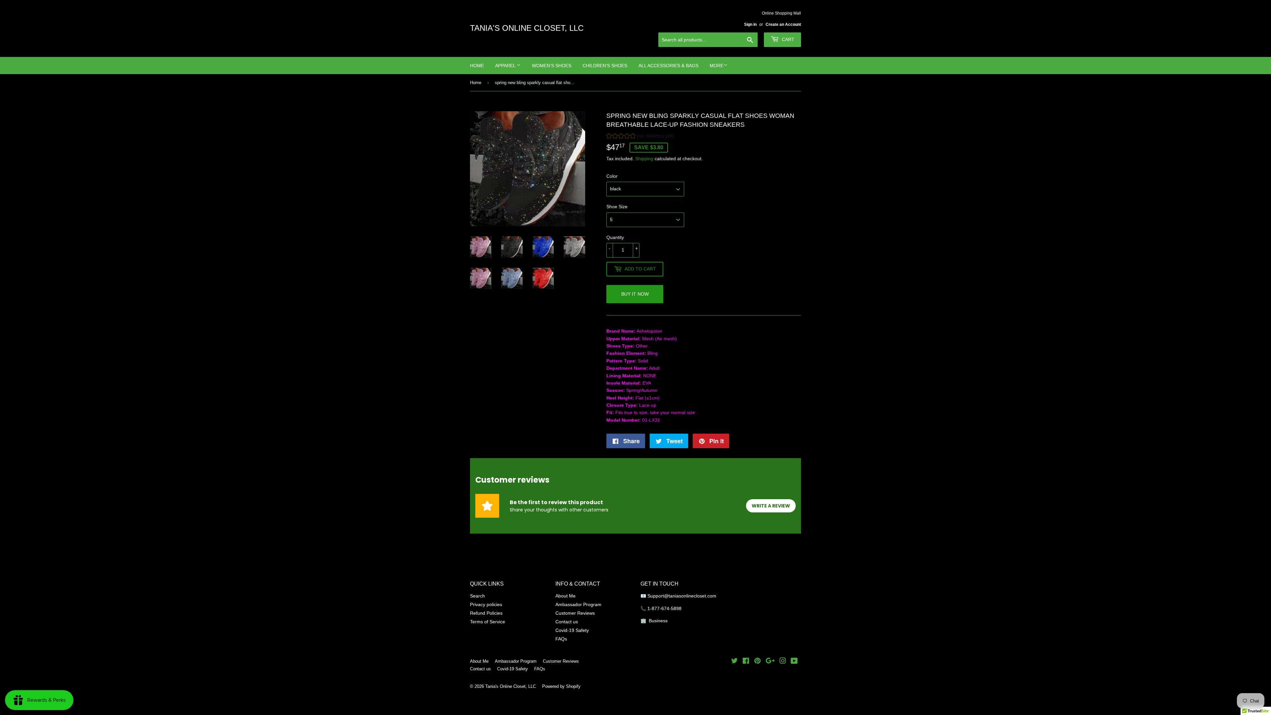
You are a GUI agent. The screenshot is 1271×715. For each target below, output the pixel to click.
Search (477, 595)
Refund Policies (486, 613)
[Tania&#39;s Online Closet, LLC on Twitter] (734, 661)
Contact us (566, 621)
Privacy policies (486, 604)
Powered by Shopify (561, 686)
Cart (787, 39)
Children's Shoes (605, 65)
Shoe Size (617, 206)
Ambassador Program (578, 604)
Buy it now (635, 294)
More (717, 65)
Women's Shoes (551, 65)
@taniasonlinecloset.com (691, 595)
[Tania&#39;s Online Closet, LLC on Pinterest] (757, 661)
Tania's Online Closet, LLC (527, 28)
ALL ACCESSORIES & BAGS (668, 65)
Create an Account (783, 24)
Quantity (615, 237)
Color (612, 176)
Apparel (506, 65)
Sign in (750, 24)
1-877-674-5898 (664, 608)
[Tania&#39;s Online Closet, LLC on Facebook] (745, 661)
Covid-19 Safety (572, 630)
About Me (565, 595)
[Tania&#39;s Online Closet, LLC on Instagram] (782, 661)
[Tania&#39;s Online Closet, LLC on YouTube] (794, 661)
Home (477, 65)
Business (658, 620)
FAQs (561, 639)
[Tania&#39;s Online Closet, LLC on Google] (770, 661)
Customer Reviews (575, 613)
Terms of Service (487, 621)
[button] (640, 137)
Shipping (644, 158)
